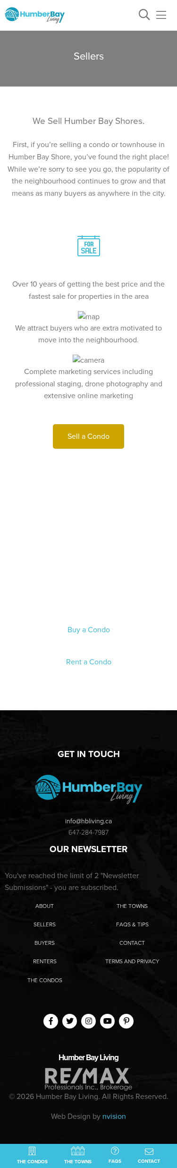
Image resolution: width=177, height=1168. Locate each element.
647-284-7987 (88, 832)
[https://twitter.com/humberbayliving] (69, 1021)
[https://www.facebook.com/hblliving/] (51, 1021)
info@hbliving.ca (88, 821)
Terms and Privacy (132, 961)
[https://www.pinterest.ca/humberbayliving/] (126, 1021)
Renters (45, 961)
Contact (132, 943)
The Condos (44, 980)
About (44, 906)
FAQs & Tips (132, 924)
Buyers (44, 943)
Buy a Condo (88, 630)
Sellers (45, 924)
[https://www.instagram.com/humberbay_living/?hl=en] (88, 1021)
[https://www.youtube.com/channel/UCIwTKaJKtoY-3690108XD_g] (107, 1021)
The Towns (132, 906)
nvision (114, 1116)
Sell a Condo (88, 436)
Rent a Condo (88, 662)
